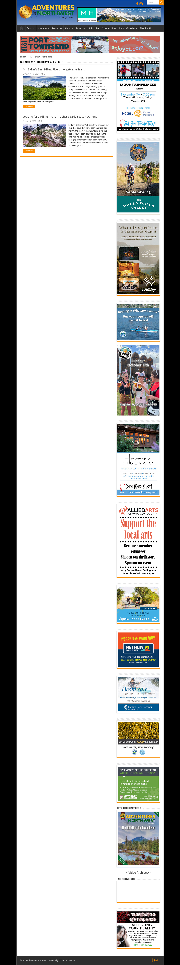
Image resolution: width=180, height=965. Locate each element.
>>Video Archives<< (138, 872)
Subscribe (94, 28)
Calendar (42, 28)
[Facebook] (137, 3)
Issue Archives (109, 28)
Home (21, 28)
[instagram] (141, 3)
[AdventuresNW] (47, 11)
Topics (30, 28)
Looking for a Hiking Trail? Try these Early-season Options (60, 116)
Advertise (81, 28)
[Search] (161, 2)
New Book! (145, 28)
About (68, 28)
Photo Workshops (128, 28)
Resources (57, 28)
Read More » (28, 107)
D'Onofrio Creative (67, 960)
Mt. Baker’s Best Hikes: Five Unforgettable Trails (54, 69)
